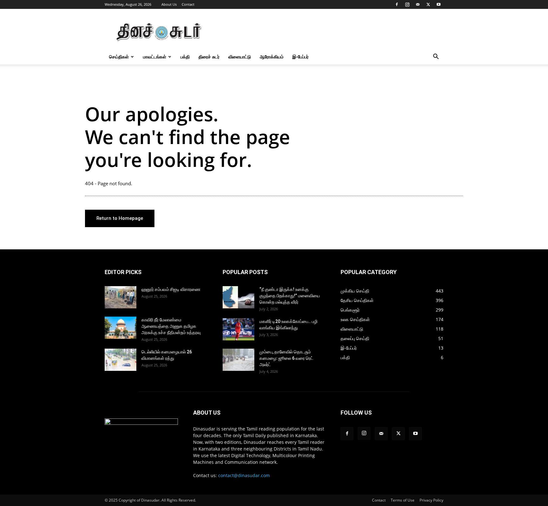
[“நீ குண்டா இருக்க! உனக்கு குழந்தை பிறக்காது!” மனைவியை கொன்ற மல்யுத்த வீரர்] (238, 297)
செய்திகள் (119, 57)
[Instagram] (407, 4)
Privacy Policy (431, 500)
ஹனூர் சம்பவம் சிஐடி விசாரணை (170, 289)
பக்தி (185, 57)
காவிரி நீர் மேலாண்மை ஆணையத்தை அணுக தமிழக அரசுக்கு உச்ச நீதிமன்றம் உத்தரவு (171, 326)
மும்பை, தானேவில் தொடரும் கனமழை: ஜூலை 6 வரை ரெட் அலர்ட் (286, 358)
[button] (435, 57)
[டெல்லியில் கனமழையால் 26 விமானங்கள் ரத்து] (120, 360)
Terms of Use (402, 500)
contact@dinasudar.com (244, 475)
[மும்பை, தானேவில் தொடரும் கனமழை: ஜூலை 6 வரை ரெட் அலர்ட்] (238, 360)
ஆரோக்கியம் (272, 57)
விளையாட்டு (239, 57)
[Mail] (417, 4)
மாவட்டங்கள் (154, 57)
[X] (428, 4)
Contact (188, 4)
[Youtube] (438, 4)
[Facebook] (396, 4)
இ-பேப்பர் (300, 57)
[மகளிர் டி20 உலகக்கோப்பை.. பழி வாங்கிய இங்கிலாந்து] (238, 329)
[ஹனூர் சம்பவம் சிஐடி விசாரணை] (120, 297)
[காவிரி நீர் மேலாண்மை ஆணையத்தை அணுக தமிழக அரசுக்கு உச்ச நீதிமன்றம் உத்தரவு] (120, 328)
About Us (169, 4)
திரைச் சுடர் (209, 57)
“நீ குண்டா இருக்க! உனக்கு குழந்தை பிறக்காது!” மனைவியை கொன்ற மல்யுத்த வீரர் (289, 296)
